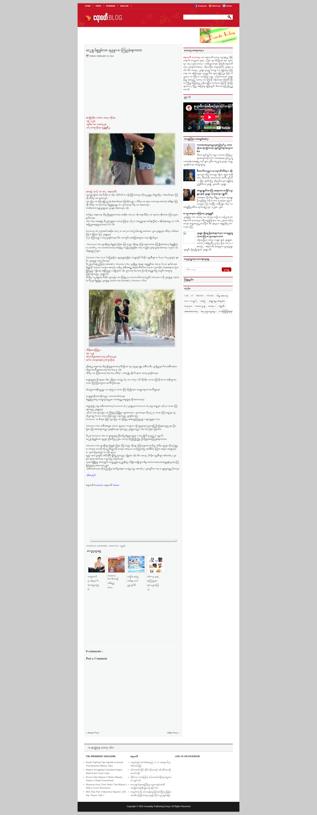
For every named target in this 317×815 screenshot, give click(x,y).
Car (186, 296)
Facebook (202, 6)
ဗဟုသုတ (188, 306)
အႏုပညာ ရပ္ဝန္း (208, 311)
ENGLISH (124, 6)
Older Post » (173, 733)
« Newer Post (92, 733)
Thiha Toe (114, 546)
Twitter (229, 6)
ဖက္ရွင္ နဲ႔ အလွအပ (217, 301)
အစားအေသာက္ (191, 311)
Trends (200, 296)
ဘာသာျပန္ (200, 306)
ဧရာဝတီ (112, 485)
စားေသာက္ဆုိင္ (191, 301)
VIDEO (98, 6)
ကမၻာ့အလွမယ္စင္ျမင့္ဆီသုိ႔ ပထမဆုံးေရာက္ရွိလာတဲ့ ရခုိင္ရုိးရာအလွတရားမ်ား (216, 148)
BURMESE (110, 6)
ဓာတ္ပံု (203, 301)
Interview (102, 546)
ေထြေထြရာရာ (225, 311)
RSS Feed (216, 6)
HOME (87, 6)
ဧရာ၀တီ (94, 485)
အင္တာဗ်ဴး (122, 546)
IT (192, 296)
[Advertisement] (133, 84)
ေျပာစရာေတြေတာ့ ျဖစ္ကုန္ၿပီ (198, 213)
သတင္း (212, 306)
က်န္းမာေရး (222, 296)
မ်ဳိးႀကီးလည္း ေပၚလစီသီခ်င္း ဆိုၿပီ (216, 171)
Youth (209, 296)
